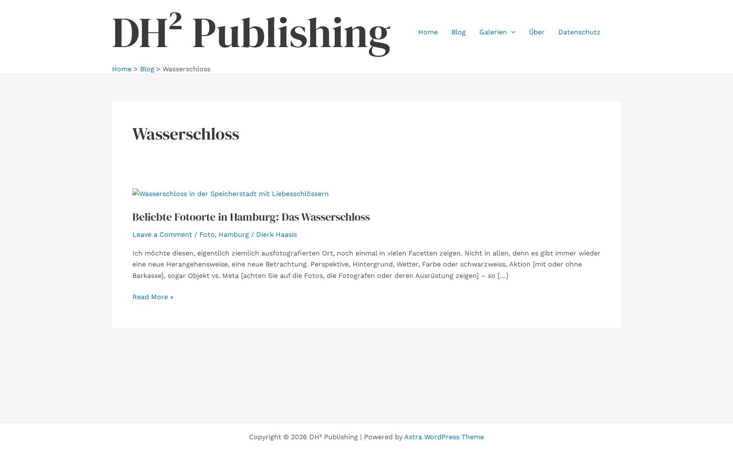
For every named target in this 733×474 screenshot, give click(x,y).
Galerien (493, 32)
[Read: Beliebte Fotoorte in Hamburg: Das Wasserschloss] (230, 193)
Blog (458, 32)
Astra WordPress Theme (444, 437)
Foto (207, 234)
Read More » (152, 297)
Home (428, 32)
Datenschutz (579, 32)
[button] (511, 32)
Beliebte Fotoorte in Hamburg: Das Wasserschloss (251, 216)
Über (537, 32)
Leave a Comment (162, 234)
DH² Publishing (251, 32)
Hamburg (233, 234)
